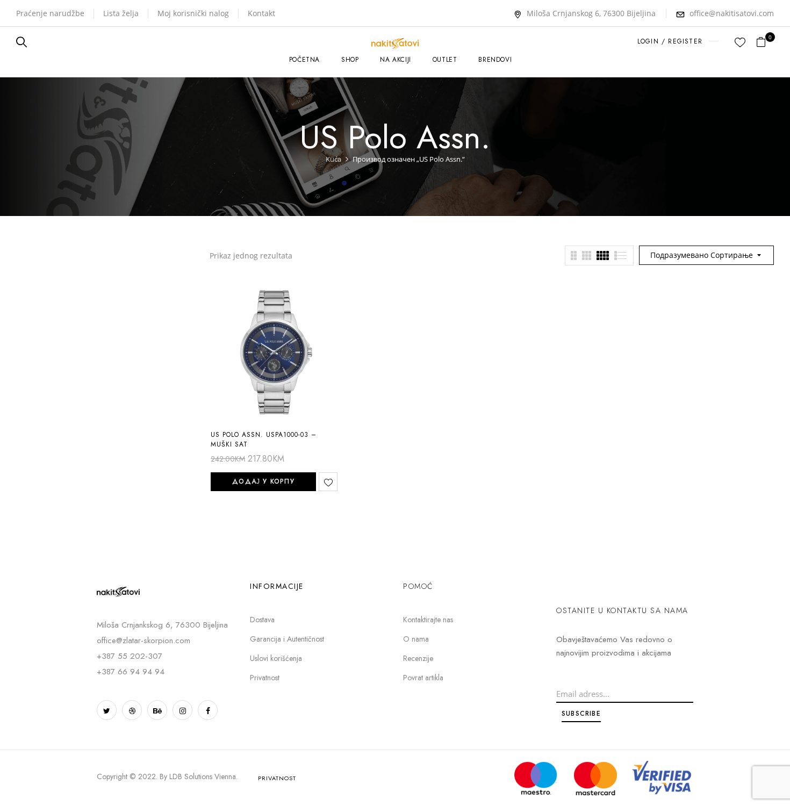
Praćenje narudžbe (50, 13)
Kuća (333, 159)
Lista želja (121, 13)
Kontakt (261, 13)
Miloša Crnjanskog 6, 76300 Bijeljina (591, 13)
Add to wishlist (328, 481)
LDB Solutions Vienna (202, 776)
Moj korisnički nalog (193, 13)
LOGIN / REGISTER (669, 41)
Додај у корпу (263, 481)
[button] (765, 42)
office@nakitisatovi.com (732, 13)
